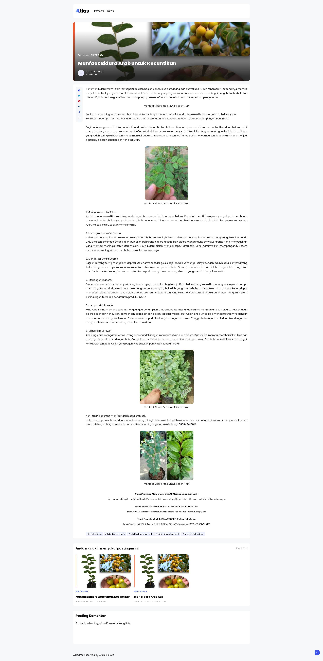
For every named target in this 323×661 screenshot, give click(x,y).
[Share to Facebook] (79, 90)
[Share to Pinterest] (79, 101)
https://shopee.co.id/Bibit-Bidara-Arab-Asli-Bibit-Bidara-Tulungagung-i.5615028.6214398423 (166, 524)
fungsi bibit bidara (194, 534)
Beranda (83, 55)
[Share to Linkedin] (79, 107)
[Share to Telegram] (79, 112)
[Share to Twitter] (79, 96)
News (110, 11)
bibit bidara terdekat (168, 534)
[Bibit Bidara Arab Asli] (161, 571)
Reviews (99, 11)
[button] (79, 118)
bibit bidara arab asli (141, 534)
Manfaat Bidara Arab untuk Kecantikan (103, 597)
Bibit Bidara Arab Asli (148, 597)
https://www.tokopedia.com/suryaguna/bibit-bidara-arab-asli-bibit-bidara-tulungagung (166, 511)
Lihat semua (241, 548)
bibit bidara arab (116, 534)
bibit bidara (97, 55)
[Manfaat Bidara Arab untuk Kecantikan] (103, 571)
